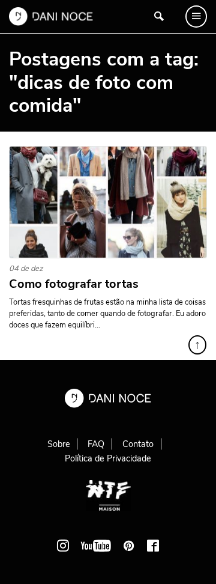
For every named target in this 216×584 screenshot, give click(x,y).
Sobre (58, 444)
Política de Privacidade (108, 458)
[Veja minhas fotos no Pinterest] (129, 546)
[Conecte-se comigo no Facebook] (153, 546)
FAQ (96, 444)
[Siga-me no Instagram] (63, 546)
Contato (138, 444)
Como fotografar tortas (74, 284)
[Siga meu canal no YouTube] (96, 546)
